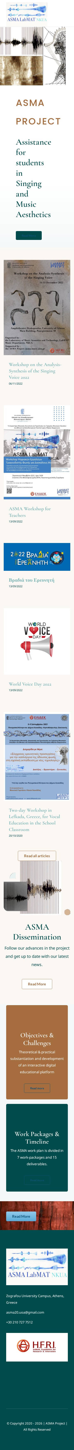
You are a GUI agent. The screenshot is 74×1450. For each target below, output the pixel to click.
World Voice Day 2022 (30, 684)
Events (31, 318)
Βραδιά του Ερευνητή (31, 580)
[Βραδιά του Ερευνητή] (37, 557)
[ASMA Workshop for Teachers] (37, 452)
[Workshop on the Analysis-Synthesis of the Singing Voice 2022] (37, 307)
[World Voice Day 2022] (37, 641)
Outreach (41, 318)
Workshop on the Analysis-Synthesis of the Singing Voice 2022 (35, 371)
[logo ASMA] (37, 1250)
